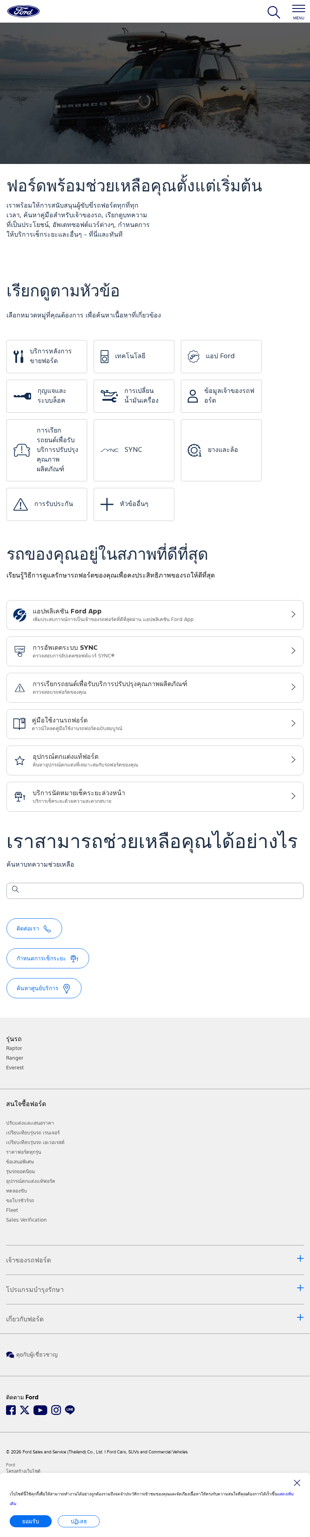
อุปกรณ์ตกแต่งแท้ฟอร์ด (30, 1181)
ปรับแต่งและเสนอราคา (30, 1123)
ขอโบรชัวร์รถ (20, 1200)
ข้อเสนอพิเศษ (20, 1162)
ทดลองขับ (16, 1191)
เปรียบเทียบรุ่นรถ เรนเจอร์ (33, 1133)
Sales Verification (26, 1220)
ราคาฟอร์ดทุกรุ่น (23, 1152)
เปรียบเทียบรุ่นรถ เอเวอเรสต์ (35, 1142)
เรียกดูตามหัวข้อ (63, 291)
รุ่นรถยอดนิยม (20, 1171)
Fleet (12, 1210)
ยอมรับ (30, 1521)
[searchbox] (160, 891)
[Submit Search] (15, 890)
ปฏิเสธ (79, 1521)
